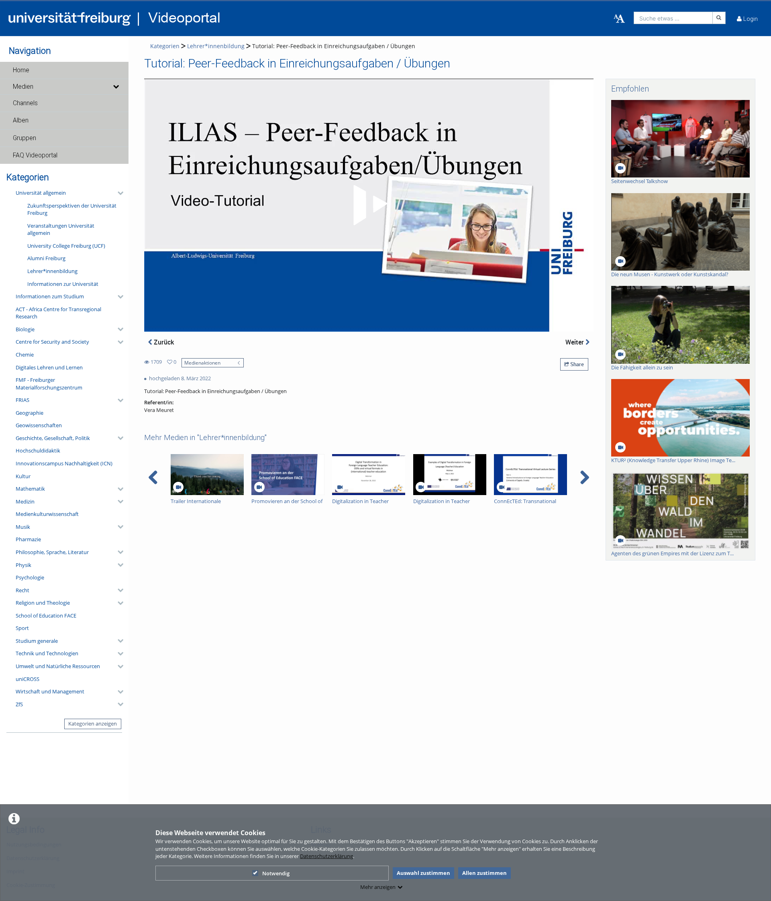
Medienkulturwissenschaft (47, 514)
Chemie (25, 354)
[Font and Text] (619, 19)
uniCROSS (27, 679)
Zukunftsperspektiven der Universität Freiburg (71, 209)
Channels (25, 103)
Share (576, 364)
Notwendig (276, 873)
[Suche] (719, 18)
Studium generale (37, 640)
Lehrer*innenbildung (52, 271)
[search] (673, 18)
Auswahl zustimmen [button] (423, 873)
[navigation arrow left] (153, 477)
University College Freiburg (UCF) (66, 245)
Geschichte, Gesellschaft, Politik (53, 438)
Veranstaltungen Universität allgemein (60, 229)
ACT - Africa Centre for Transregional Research (58, 313)
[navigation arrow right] (584, 477)
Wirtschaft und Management (50, 691)
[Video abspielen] (369, 205)
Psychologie (30, 577)
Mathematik (30, 488)
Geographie (29, 412)
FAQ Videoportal (35, 155)
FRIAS (22, 400)
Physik (23, 565)
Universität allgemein (41, 192)
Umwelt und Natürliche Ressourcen (58, 666)
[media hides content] (115, 86)
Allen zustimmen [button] (484, 873)
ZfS (19, 704)
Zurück (163, 342)
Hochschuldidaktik (38, 450)
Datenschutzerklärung (326, 856)
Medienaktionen (202, 362)
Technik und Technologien (47, 653)
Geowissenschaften (39, 425)
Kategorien (164, 46)
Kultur (23, 476)
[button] (64, 70)
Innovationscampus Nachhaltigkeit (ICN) (64, 463)
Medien (23, 86)
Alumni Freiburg (46, 258)
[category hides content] (118, 193)
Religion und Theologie (43, 602)
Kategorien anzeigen (92, 723)
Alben (21, 120)
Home (21, 70)
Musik (23, 526)
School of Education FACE (46, 615)
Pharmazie (28, 539)
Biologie (25, 329)
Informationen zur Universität (62, 283)
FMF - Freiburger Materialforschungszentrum (49, 383)
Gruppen (24, 138)
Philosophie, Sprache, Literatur (52, 552)
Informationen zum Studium (50, 296)
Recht (22, 590)
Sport (22, 628)
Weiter (575, 342)
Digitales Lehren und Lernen (49, 367)
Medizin (25, 501)
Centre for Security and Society (52, 341)
